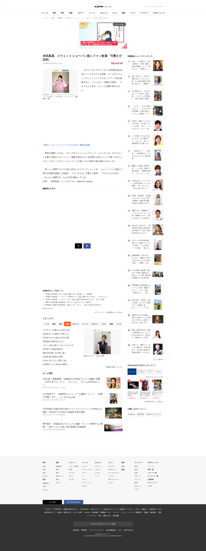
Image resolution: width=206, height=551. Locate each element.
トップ (46, 324)
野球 (70, 469)
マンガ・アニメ (87, 469)
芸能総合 (59, 466)
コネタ (97, 469)
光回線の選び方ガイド (71, 509)
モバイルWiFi (77, 512)
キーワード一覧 (152, 476)
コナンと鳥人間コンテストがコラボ (58, 345)
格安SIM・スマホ (156, 509)
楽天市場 (140, 414)
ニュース (44, 13)
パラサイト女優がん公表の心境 (56, 330)
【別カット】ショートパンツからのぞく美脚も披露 (66, 145)
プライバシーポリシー (96, 530)
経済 (44, 469)
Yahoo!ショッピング (153, 414)
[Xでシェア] (78, 246)
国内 (54, 13)
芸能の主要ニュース (113, 367)
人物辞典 (150, 479)
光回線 (59, 512)
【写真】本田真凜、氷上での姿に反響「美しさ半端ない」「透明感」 (69, 294)
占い (109, 512)
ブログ (137, 509)
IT (82, 476)
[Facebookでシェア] (87, 246)
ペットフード (91, 516)
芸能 (70, 13)
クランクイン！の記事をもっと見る (107, 312)
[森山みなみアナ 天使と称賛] (102, 341)
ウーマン (116, 512)
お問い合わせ (128, 530)
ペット (97, 476)
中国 (44, 486)
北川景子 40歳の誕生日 (53, 349)
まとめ (45, 476)
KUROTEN (57, 509)
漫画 (123, 13)
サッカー (72, 473)
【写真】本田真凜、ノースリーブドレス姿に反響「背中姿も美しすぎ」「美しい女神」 (75, 299)
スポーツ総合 (73, 466)
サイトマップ (152, 482)
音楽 (57, 473)
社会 (44, 466)
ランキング (144, 13)
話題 (122, 469)
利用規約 (84, 530)
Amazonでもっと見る (153, 401)
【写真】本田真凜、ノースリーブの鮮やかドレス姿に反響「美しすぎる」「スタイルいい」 (77, 297)
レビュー (85, 466)
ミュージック (150, 372)
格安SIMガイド (50, 512)
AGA (99, 516)
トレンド (92, 13)
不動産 (146, 512)
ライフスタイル (113, 473)
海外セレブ (60, 476)
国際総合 (46, 483)
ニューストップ (149, 6)
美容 (159, 512)
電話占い (145, 509)
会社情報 (76, 530)
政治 (44, 473)
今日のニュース (159, 13)
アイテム (130, 509)
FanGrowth (84, 509)
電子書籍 (116, 516)
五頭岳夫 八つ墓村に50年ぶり (56, 334)
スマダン (111, 466)
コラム (114, 13)
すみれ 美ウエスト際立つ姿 (54, 360)
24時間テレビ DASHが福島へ (55, 364)
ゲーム (84, 473)
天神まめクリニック (110, 509)
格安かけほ (67, 512)
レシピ (123, 512)
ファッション (86, 482)
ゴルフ (71, 476)
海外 (62, 13)
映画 (57, 469)
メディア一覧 (152, 473)
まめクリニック (96, 509)
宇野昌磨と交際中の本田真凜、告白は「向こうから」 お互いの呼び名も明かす (73, 305)
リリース (151, 466)
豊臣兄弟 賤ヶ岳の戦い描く (54, 353)
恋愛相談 (103, 512)
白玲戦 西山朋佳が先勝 (52, 356)
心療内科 (122, 509)
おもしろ (103, 13)
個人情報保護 (110, 530)
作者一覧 (150, 469)
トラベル (111, 476)
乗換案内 (139, 512)
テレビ (159, 372)
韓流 (57, 479)
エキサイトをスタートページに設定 (103, 524)
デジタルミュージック (141, 372)
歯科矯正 (153, 512)
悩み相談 (95, 512)
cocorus (87, 512)
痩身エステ (107, 516)
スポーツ (80, 13)
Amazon (131, 414)
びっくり (98, 466)
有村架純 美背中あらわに (53, 341)
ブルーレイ (132, 372)
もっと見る (157, 359)
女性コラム (112, 469)
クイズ (132, 13)
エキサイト (160, 6)
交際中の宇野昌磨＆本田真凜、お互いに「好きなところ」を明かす (68, 302)
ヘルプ (149, 486)
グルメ (84, 479)
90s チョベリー (113, 479)
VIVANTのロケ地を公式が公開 (56, 337)
